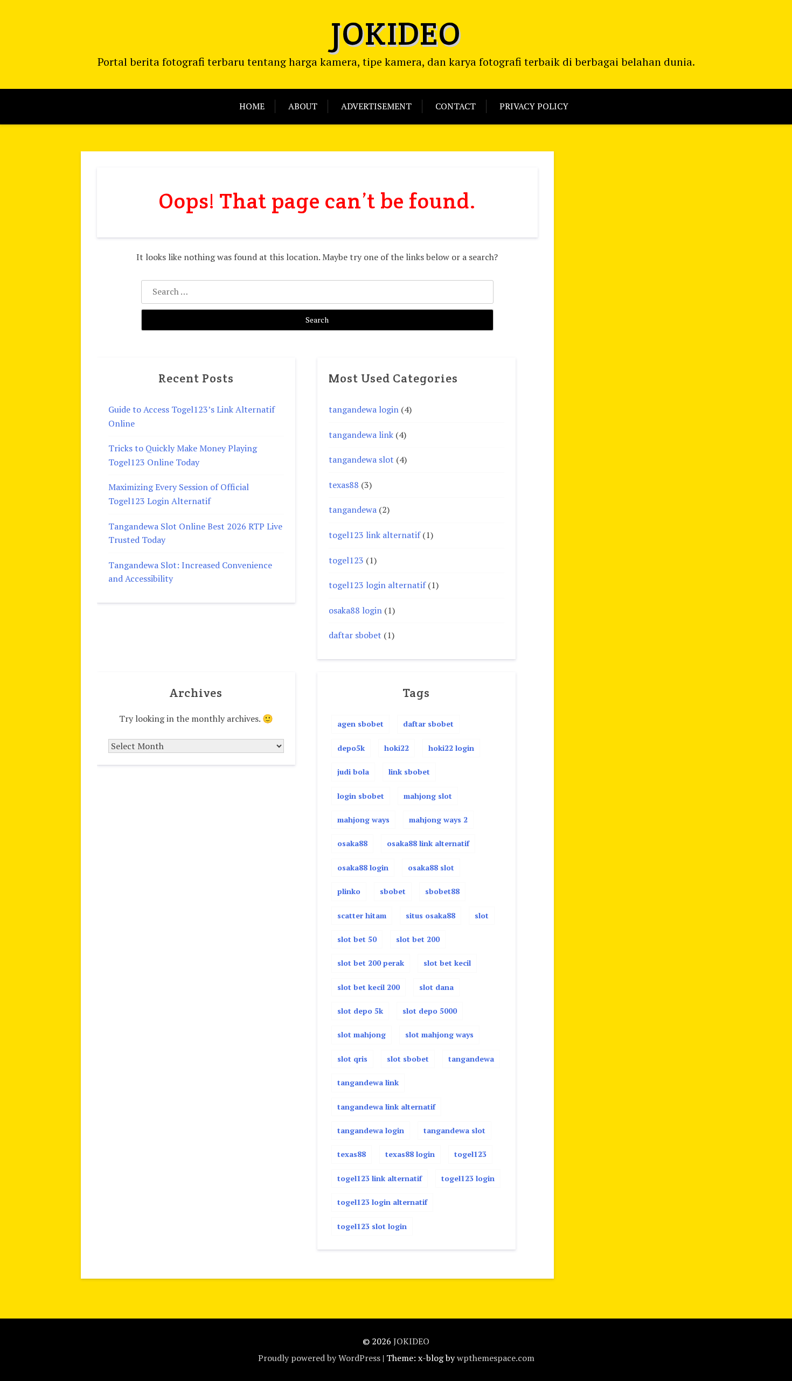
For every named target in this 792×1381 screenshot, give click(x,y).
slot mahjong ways (439, 1034)
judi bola (353, 771)
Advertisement (376, 106)
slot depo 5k (360, 1011)
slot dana (436, 987)
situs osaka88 (430, 915)
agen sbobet (360, 724)
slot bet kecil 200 (368, 987)
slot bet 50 (357, 939)
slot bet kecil (447, 963)
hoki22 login (451, 748)
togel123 (346, 560)
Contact (455, 106)
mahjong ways (363, 819)
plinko (348, 891)
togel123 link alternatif (374, 535)
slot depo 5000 (429, 1011)
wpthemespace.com (495, 1358)
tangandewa (353, 509)
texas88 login (410, 1154)
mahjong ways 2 (438, 819)
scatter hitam (361, 915)
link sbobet (409, 771)
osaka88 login (355, 610)
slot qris (352, 1059)
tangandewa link (361, 435)
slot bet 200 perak (370, 963)
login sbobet (360, 796)
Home (252, 106)
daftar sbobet (355, 635)
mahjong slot (428, 796)
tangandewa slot (361, 459)
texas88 (344, 485)
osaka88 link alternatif (428, 843)
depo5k (351, 748)
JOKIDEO (396, 33)
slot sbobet (408, 1059)
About (302, 106)
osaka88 (352, 843)
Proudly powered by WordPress (319, 1358)
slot (482, 915)
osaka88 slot (431, 867)
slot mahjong (361, 1034)
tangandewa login (364, 409)
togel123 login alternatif (377, 585)
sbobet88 (442, 891)
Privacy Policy (533, 106)
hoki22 (396, 748)
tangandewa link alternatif (386, 1106)
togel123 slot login (372, 1226)
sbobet (393, 891)
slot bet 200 (418, 939)
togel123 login (468, 1178)
